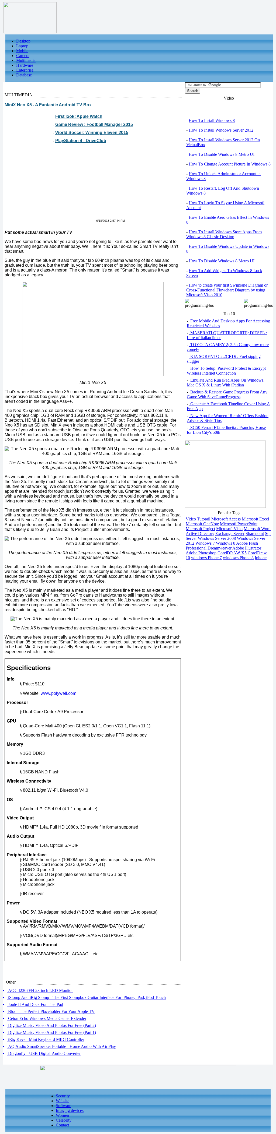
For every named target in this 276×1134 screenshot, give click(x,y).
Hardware (24, 65)
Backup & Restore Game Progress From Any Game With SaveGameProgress (227, 394)
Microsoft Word (257, 528)
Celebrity (63, 1120)
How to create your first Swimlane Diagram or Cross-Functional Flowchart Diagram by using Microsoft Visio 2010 (227, 290)
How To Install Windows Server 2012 (221, 130)
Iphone (261, 557)
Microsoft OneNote (202, 524)
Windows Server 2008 (217, 538)
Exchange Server (229, 533)
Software (63, 1105)
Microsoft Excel (255, 519)
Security (63, 1096)
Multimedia (26, 60)
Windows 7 (205, 543)
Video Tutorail (198, 519)
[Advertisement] (50, 184)
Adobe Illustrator (246, 548)
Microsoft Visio (229, 528)
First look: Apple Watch (78, 116)
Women (62, 1115)
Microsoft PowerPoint (238, 524)
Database (24, 75)
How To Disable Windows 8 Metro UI (221, 154)
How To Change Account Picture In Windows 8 (230, 164)
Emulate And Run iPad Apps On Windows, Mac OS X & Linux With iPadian (225, 382)
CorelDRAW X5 (232, 553)
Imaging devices (70, 1110)
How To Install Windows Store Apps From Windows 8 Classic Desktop (224, 234)
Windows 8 (225, 543)
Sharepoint (255, 533)
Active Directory (200, 533)
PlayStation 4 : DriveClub (80, 140)
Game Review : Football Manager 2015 (94, 124)
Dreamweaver (220, 548)
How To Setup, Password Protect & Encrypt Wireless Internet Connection (226, 370)
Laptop (22, 46)
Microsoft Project (200, 528)
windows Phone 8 (238, 557)
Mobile (22, 50)
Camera (22, 55)
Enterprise (24, 70)
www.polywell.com (58, 693)
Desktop (23, 41)
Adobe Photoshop (201, 553)
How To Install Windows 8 (212, 120)
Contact (62, 1125)
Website (62, 1100)
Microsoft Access (226, 519)
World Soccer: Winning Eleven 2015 (91, 132)
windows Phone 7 (206, 557)
